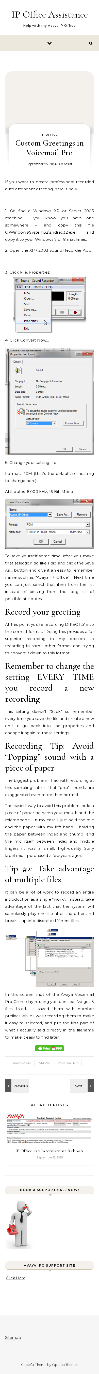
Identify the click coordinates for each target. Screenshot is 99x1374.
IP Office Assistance (50, 14)
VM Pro (44, 1063)
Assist (68, 164)
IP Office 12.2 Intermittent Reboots (49, 1151)
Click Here (15, 1278)
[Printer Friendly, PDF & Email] (49, 1048)
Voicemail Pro (68, 1063)
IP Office (49, 134)
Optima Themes (65, 1365)
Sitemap (13, 1337)
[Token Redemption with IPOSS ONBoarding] (16, 1085)
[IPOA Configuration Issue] (82, 1085)
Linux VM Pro (21, 1063)
